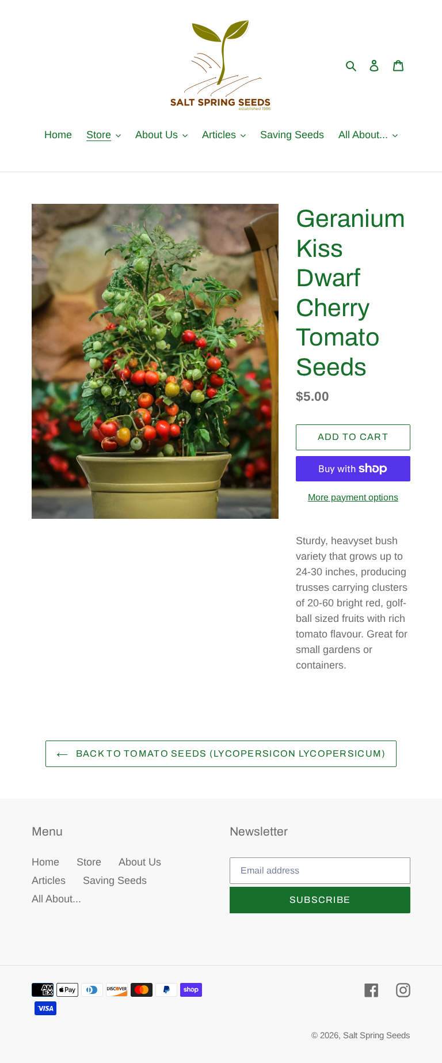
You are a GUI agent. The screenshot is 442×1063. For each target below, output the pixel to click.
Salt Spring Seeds (376, 1035)
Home (45, 862)
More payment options (353, 497)
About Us (140, 862)
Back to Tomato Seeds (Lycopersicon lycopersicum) (230, 753)
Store (89, 862)
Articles (49, 880)
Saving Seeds (115, 880)
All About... (56, 899)
